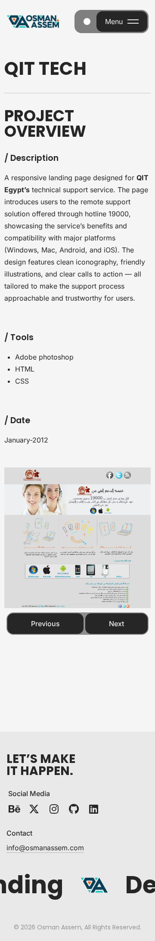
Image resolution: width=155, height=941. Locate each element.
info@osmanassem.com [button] (45, 847)
